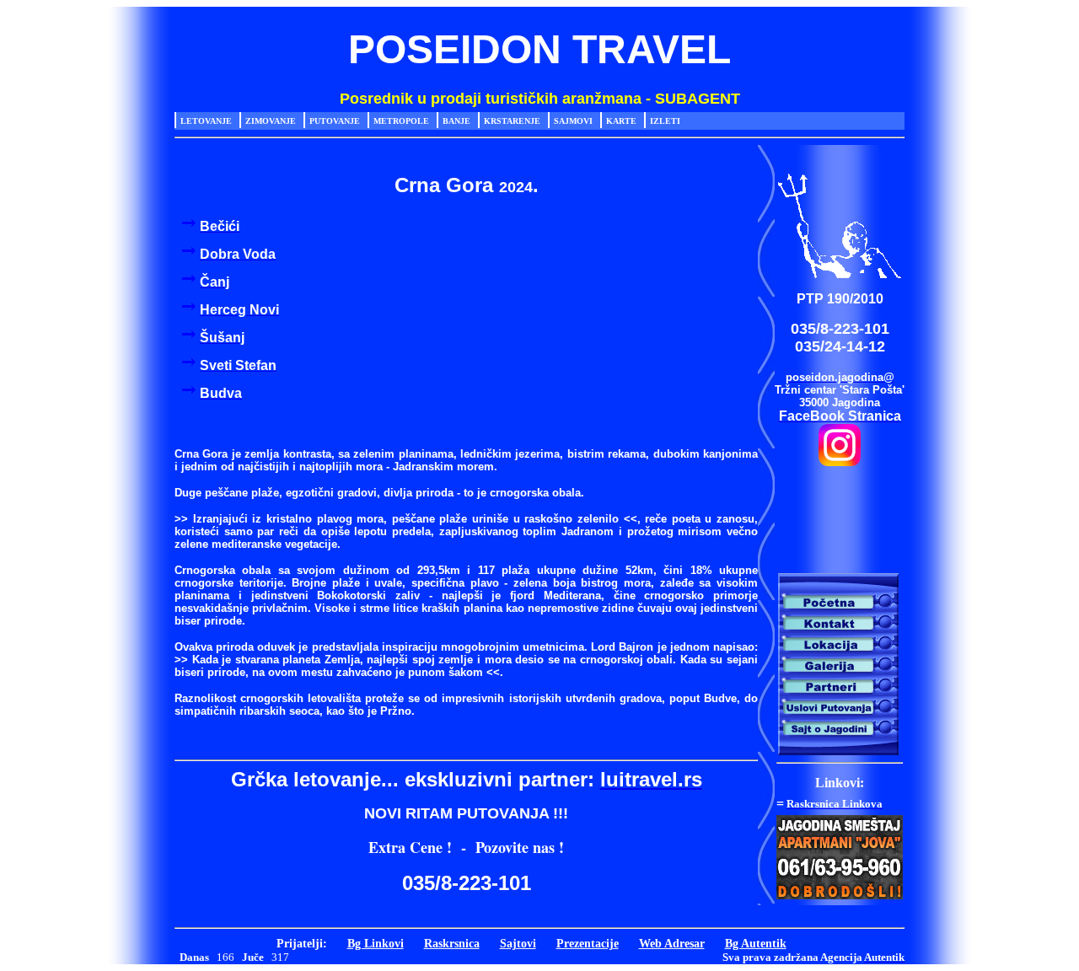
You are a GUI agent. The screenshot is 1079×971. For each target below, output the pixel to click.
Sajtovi (518, 943)
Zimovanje (270, 121)
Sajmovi (573, 121)
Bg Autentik (755, 943)
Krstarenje (512, 121)
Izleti (665, 121)
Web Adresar (672, 943)
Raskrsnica (452, 943)
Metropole (401, 121)
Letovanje (206, 121)
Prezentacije (587, 943)
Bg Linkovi (375, 943)
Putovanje (334, 121)
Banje (456, 121)
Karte (621, 121)
